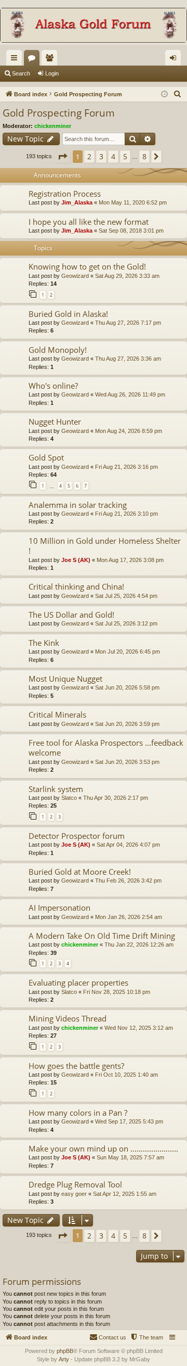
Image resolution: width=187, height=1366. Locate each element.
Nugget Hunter (55, 421)
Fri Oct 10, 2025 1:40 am (126, 1074)
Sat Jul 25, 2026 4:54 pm (126, 596)
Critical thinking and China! (76, 586)
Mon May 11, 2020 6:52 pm (133, 202)
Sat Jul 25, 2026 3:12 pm (126, 623)
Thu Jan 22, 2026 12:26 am (138, 944)
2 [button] (89, 156)
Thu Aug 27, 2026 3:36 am (128, 358)
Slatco (69, 798)
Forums (33, 60)
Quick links (16, 60)
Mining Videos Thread (67, 1018)
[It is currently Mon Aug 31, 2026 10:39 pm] (164, 94)
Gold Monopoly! (58, 349)
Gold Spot (46, 457)
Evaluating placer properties (78, 982)
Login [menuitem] (175, 60)
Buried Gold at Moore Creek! (80, 871)
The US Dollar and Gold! (71, 614)
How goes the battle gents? (76, 1066)
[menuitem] (177, 94)
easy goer (74, 1194)
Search (21, 73)
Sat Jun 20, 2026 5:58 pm (127, 687)
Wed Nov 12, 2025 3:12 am (138, 1028)
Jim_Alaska (76, 202)
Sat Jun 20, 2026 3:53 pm (127, 762)
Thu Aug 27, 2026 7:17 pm (128, 323)
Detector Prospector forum (77, 836)
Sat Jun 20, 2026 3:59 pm (127, 724)
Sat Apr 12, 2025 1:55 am (124, 1194)
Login (52, 73)
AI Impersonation (59, 907)
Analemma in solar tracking (78, 505)
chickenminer (52, 126)
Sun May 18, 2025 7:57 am (130, 1157)
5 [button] (125, 156)
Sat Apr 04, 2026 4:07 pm (128, 844)
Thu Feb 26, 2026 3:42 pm (128, 880)
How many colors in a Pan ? (78, 1112)
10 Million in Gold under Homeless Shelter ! (105, 545)
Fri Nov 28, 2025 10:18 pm (116, 992)
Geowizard (75, 276)
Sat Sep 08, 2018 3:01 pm (131, 230)
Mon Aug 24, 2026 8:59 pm (128, 431)
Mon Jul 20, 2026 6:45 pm (127, 651)
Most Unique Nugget (65, 678)
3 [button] (101, 156)
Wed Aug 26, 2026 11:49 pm (130, 394)
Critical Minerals (57, 714)
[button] (62, 156)
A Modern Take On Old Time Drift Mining (102, 935)
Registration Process (65, 193)
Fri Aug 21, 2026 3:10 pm (126, 513)
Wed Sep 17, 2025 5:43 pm (129, 1121)
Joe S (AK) (75, 560)
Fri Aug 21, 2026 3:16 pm (126, 467)
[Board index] (93, 26)
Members (51, 60)
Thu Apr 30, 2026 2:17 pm (115, 798)
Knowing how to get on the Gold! (87, 266)
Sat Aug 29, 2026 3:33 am (127, 276)
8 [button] (144, 156)
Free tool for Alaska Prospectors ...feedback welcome (106, 747)
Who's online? (53, 385)
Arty (64, 1359)
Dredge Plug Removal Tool (75, 1184)
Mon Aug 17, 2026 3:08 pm (130, 560)
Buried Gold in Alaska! (68, 314)
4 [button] (113, 156)
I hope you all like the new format (89, 221)
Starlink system (56, 789)
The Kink (44, 642)
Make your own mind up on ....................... (103, 1148)
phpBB (65, 1351)
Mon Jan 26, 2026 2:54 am (128, 917)
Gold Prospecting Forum (59, 113)
